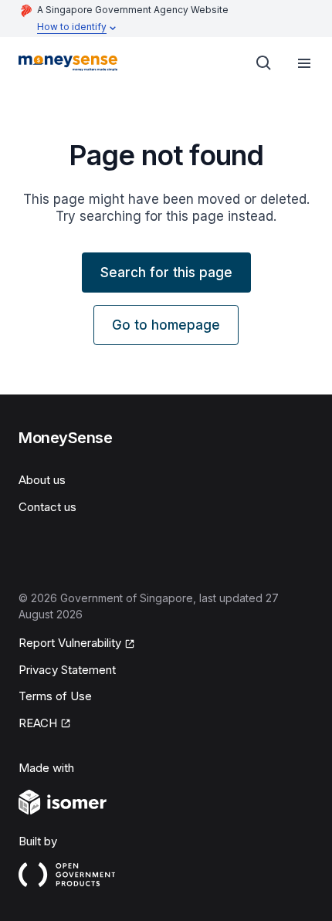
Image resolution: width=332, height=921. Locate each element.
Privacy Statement (67, 669)
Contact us (47, 506)
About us (42, 479)
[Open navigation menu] (304, 63)
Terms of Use (55, 696)
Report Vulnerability (70, 642)
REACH (38, 723)
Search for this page (166, 272)
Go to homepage (166, 325)
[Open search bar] (264, 63)
